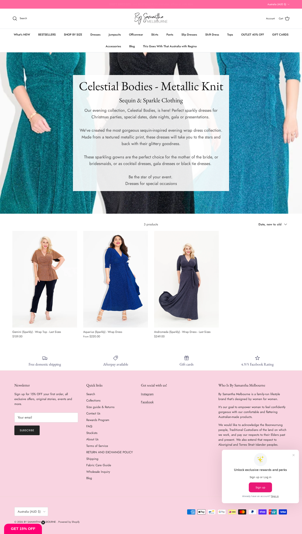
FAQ (89, 426)
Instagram (147, 394)
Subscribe (27, 430)
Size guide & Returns (100, 407)
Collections (93, 400)
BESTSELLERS (47, 34)
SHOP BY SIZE (73, 34)
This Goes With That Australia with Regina (170, 46)
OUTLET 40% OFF (252, 34)
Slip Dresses (189, 34)
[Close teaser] (43, 522)
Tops (230, 34)
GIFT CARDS (280, 34)
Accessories (113, 46)
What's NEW (22, 34)
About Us (92, 439)
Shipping (92, 459)
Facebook (147, 402)
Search (90, 394)
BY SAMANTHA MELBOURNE (40, 522)
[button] (23, 529)
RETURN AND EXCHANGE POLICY (109, 452)
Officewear (136, 34)
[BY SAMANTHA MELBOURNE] (151, 18)
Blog (132, 46)
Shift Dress (212, 34)
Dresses (95, 34)
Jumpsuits (115, 34)
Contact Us (93, 413)
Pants (169, 34)
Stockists (91, 433)
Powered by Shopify (69, 522)
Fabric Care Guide (98, 465)
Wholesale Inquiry (98, 471)
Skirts (154, 34)
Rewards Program (97, 420)
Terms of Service (97, 446)
